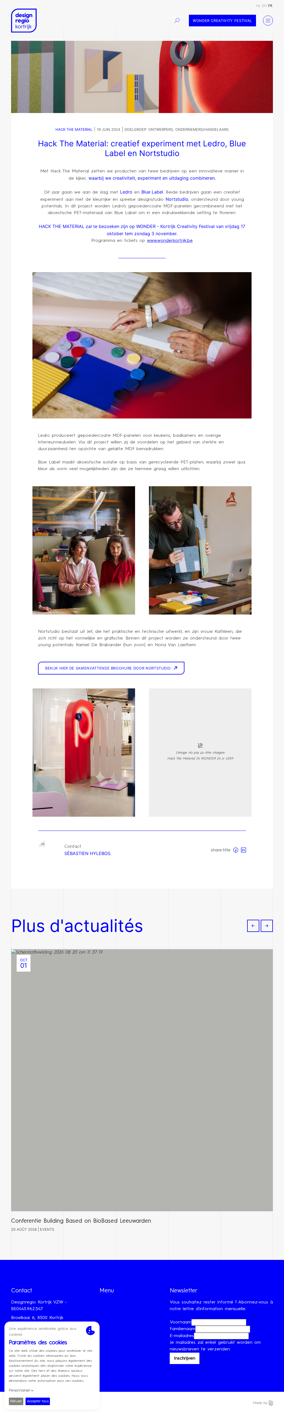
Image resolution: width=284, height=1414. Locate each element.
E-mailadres (182, 1336)
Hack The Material (73, 129)
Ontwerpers (160, 129)
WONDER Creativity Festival (222, 20)
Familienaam (182, 1329)
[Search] (177, 21)
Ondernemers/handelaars (202, 129)
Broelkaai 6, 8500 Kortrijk (37, 1318)
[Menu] (268, 21)
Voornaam (180, 1322)
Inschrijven (184, 1358)
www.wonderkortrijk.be (170, 241)
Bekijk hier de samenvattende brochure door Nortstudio (108, 668)
